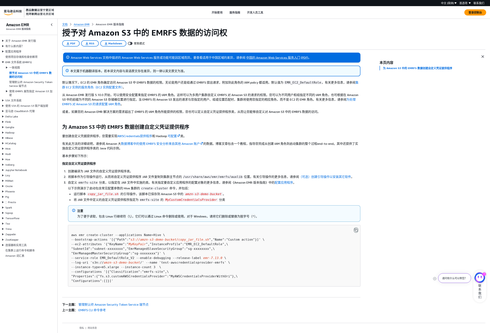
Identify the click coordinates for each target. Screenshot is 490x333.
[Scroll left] (209, 12)
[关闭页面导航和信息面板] (482, 57)
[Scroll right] (266, 12)
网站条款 (92, 327)
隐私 (81, 327)
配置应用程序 (284, 182)
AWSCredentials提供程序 (134, 136)
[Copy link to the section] (59, 127)
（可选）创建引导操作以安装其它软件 (325, 177)
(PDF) (304, 57)
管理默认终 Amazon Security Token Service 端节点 (113, 304)
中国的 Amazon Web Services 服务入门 (273, 57)
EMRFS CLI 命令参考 (92, 310)
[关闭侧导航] (51, 25)
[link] (110, 24)
